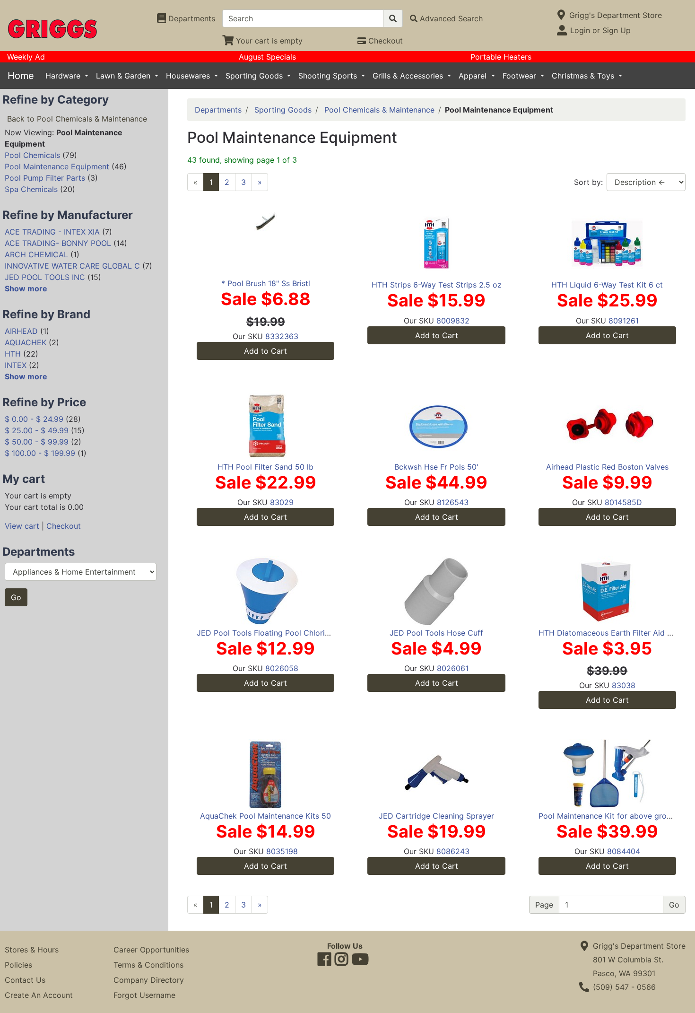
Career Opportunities (151, 949)
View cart (22, 526)
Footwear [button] (521, 75)
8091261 (623, 320)
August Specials (267, 56)
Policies (18, 964)
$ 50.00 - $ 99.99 (37, 441)
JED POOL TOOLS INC (45, 277)
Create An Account (39, 995)
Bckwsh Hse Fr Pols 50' (436, 467)
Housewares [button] (189, 75)
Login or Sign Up (600, 30)
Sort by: (588, 182)
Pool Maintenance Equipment (57, 166)
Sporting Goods (283, 109)
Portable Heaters (500, 56)
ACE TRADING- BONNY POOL (58, 243)
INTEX (15, 365)
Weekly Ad (26, 56)
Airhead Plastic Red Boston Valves (607, 467)
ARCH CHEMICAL (36, 254)
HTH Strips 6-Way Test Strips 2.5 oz (437, 284)
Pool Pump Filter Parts (45, 178)
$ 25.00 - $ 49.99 (37, 430)
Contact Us (25, 980)
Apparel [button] (474, 75)
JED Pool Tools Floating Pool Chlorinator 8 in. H (283, 632)
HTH (13, 353)
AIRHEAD (21, 331)
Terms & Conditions (148, 964)
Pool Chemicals (32, 155)
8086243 (452, 851)
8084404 (623, 851)
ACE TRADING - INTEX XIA (52, 231)
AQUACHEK (25, 342)
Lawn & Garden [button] (124, 75)
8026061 (453, 668)
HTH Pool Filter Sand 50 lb (265, 467)
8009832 (452, 320)
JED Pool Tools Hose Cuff (436, 632)
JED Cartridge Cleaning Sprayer (436, 816)
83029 (282, 502)
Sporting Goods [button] (255, 75)
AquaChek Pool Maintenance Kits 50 (265, 816)
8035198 (282, 851)
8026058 (281, 668)
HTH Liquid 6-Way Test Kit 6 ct (607, 284)
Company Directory (148, 980)
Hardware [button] (64, 75)
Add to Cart (265, 351)
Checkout (63, 526)
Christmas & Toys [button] (584, 75)
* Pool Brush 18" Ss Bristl (265, 283)
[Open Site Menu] (561, 15)
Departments (218, 109)
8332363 (281, 336)
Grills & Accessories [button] (409, 75)
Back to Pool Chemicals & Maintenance (77, 118)
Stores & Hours (32, 949)
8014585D (623, 502)
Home (21, 75)
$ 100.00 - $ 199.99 (40, 453)
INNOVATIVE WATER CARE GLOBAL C (72, 266)
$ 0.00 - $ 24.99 (34, 419)
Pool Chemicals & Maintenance (379, 109)
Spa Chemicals (31, 189)
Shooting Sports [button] (328, 75)
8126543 (453, 502)
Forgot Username (144, 995)
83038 (623, 685)
